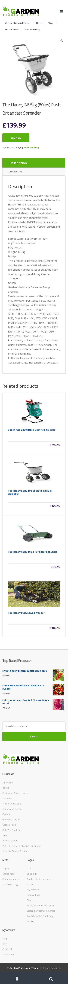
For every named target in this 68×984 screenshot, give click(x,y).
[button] (61, 41)
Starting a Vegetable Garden (41, 910)
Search (34, 736)
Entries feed (8, 873)
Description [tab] (18, 163)
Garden (6, 814)
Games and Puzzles (12, 808)
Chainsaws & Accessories (15, 793)
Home (39, 22)
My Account (33, 889)
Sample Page (33, 894)
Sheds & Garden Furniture (15, 851)
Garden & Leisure (11, 819)
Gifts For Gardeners (12, 830)
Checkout (32, 873)
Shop (50, 22)
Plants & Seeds (10, 840)
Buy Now (16, 137)
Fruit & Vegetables (11, 803)
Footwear (7, 798)
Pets (4, 835)
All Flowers (7, 782)
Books (5, 787)
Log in (5, 868)
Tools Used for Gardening (40, 915)
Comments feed (10, 878)
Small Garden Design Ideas (40, 905)
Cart (29, 868)
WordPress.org (10, 884)
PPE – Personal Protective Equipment (21, 845)
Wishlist (31, 921)
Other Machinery (31, 147)
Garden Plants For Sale (38, 878)
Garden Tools (9, 824)
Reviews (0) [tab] (15, 171)
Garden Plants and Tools (17, 22)
